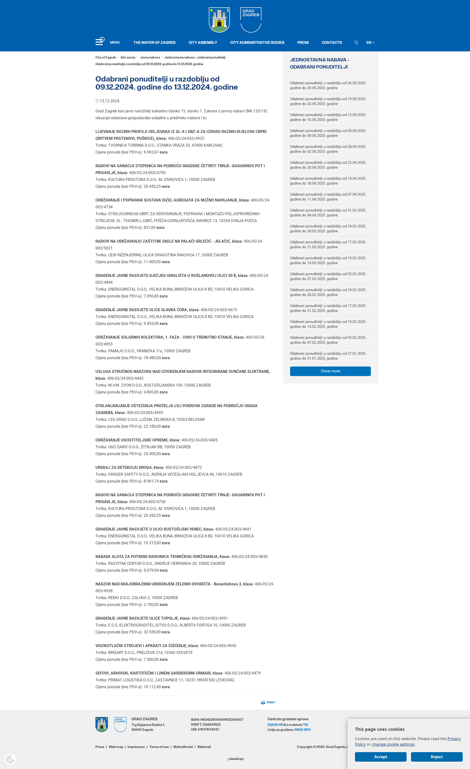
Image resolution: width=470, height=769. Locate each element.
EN (369, 42)
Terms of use (159, 747)
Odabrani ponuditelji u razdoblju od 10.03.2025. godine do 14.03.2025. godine (328, 260)
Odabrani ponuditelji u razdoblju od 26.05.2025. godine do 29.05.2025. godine (328, 85)
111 (306, 725)
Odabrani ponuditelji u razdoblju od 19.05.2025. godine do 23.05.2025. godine (328, 101)
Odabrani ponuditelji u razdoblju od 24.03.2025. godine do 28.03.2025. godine (328, 228)
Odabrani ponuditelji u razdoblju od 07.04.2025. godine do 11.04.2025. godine (328, 196)
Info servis (128, 57)
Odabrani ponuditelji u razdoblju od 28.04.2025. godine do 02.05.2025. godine (328, 149)
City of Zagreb (105, 57)
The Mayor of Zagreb (154, 42)
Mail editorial (183, 747)
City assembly (203, 42)
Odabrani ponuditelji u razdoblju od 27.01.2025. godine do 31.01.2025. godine (328, 356)
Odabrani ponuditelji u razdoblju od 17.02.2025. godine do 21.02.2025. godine (328, 308)
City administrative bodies (257, 42)
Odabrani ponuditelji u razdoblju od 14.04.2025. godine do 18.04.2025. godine (328, 181)
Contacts (332, 42)
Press (303, 42)
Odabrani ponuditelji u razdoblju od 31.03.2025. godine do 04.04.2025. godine (328, 212)
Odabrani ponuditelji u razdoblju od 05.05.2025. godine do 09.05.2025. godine (328, 133)
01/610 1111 (275, 725)
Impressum (136, 747)
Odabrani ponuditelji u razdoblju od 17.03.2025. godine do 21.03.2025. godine (328, 244)
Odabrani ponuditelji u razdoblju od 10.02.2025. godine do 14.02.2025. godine (328, 324)
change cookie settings (393, 744)
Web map (116, 747)
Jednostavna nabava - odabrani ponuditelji (194, 57)
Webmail (204, 747)
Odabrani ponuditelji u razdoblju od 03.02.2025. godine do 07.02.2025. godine (328, 340)
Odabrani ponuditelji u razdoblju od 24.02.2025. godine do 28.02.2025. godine (328, 292)
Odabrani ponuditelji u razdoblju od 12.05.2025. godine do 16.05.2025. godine (328, 117)
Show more (330, 371)
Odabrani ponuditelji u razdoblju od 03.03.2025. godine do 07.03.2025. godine (328, 276)
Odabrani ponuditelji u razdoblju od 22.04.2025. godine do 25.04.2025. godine (328, 165)
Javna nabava (150, 57)
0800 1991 (302, 730)
